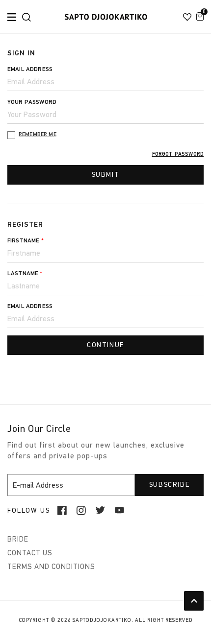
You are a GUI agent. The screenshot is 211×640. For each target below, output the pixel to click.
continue (105, 345)
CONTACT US (30, 552)
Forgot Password (178, 154)
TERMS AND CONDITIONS (51, 566)
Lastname (25, 273)
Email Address (30, 69)
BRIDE (17, 539)
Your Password (31, 101)
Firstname (25, 240)
